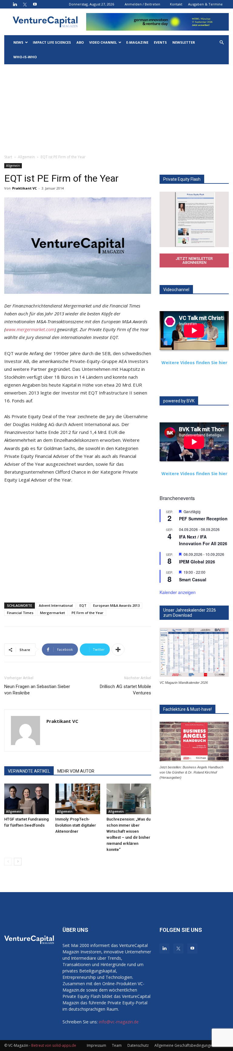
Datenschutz (138, 1045)
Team (117, 1045)
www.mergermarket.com (30, 329)
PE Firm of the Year (87, 612)
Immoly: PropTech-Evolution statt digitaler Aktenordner (75, 825)
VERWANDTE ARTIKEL (29, 771)
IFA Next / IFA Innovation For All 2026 (203, 540)
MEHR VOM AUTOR (75, 771)
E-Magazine (137, 42)
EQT (82, 605)
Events (160, 42)
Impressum (96, 1045)
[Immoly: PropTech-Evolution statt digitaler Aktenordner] (77, 799)
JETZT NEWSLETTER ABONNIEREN (194, 260)
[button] (221, 42)
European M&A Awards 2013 (116, 605)
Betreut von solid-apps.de (53, 1045)
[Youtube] (34, 4)
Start (8, 156)
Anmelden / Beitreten (142, 4)
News (18, 42)
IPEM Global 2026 (197, 562)
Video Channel (103, 42)
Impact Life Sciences (52, 42)
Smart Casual (192, 579)
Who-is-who (25, 57)
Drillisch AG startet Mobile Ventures (125, 690)
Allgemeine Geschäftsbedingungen (184, 1045)
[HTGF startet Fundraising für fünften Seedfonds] (26, 799)
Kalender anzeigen (178, 592)
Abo (80, 42)
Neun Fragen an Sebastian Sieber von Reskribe (37, 690)
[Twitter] (24, 4)
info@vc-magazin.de (119, 1022)
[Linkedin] (14, 4)
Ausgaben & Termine (205, 4)
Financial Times (20, 612)
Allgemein (26, 156)
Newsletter (183, 42)
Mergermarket (52, 612)
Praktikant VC (24, 188)
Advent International (56, 605)
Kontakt (176, 4)
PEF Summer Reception (203, 518)
